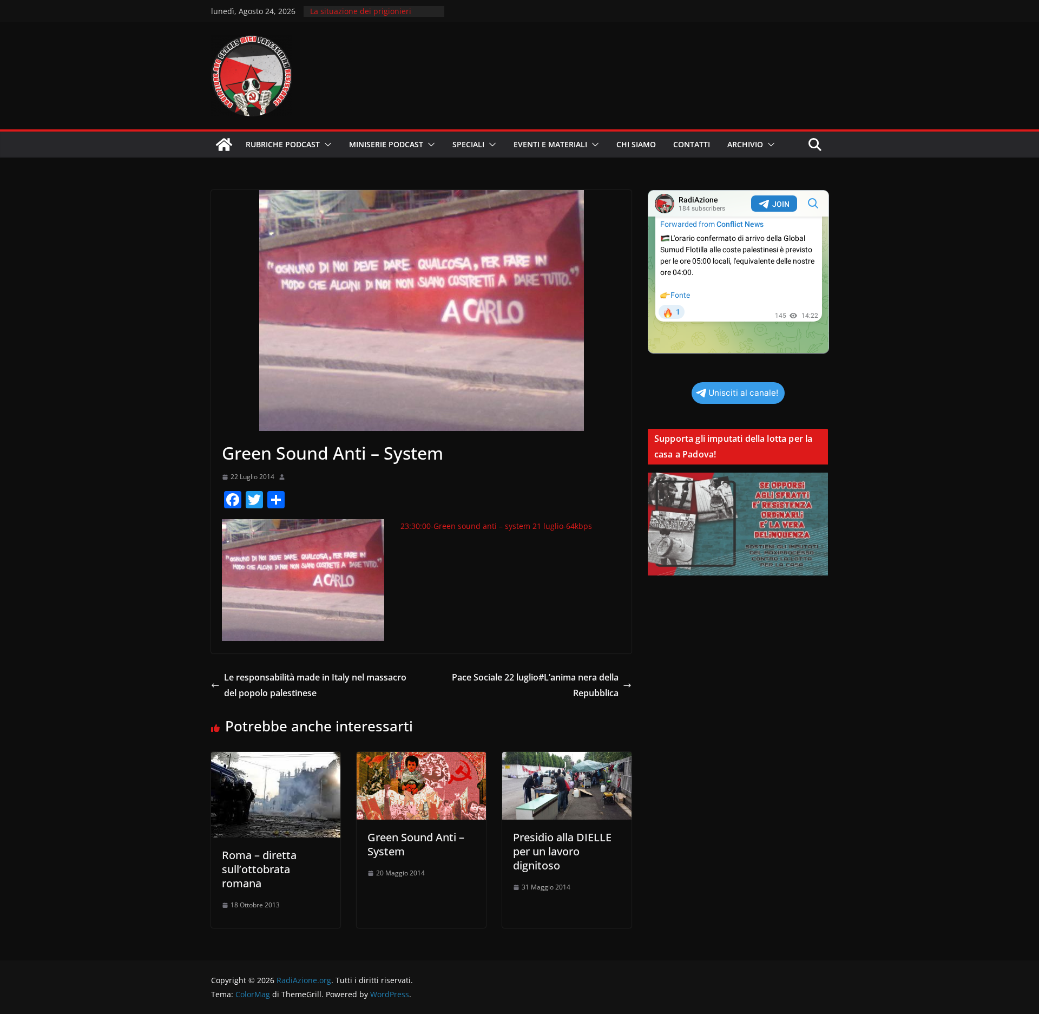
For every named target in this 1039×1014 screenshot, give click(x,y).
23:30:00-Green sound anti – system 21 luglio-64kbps (496, 526)
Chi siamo (636, 144)
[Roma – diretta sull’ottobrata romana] (275, 760)
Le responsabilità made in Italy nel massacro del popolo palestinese (315, 685)
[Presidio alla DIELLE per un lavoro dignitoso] (567, 760)
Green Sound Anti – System (415, 844)
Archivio (745, 144)
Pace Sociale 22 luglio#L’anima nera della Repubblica (535, 685)
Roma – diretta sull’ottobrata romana (259, 869)
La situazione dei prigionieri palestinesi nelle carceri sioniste (368, 16)
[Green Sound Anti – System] (421, 760)
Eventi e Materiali (550, 144)
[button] (326, 144)
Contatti (691, 144)
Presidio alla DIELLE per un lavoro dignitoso (562, 851)
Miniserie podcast (386, 144)
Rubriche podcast (283, 144)
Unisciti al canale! (743, 393)
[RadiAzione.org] (224, 145)
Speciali (468, 144)
